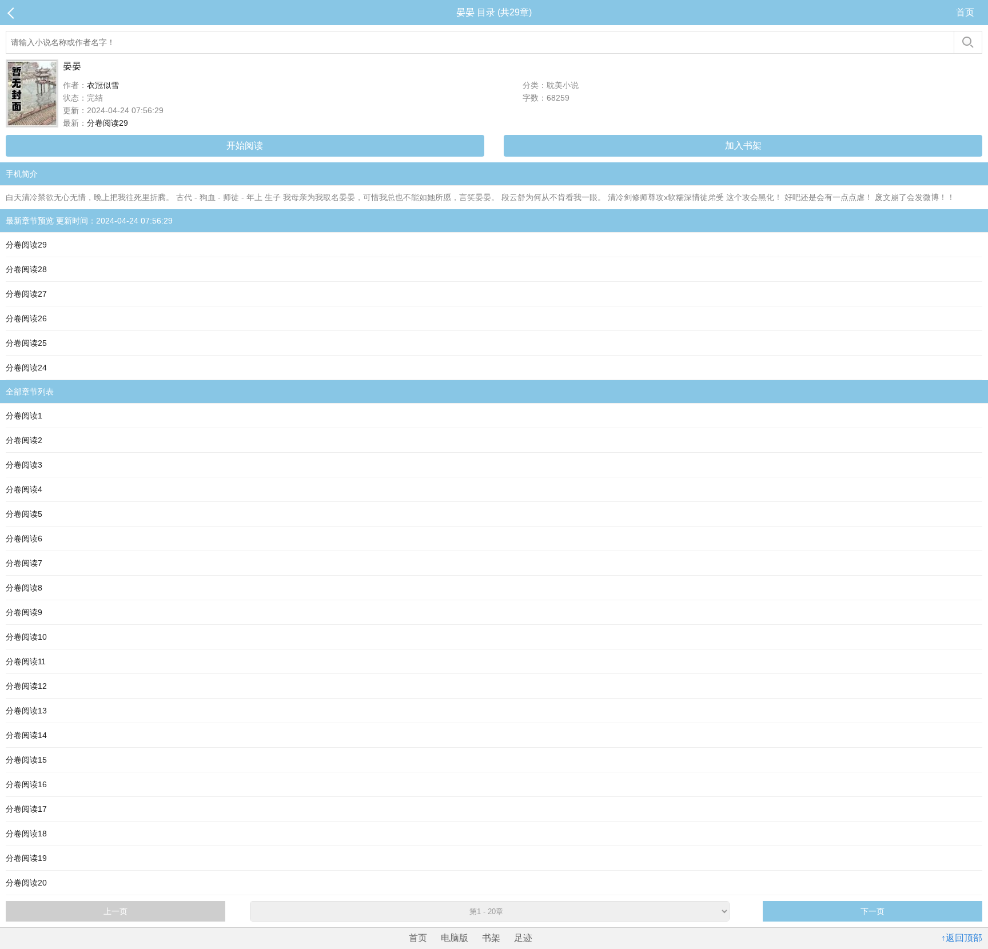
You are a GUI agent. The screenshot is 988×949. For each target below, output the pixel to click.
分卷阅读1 (24, 415)
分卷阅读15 (26, 759)
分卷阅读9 (24, 612)
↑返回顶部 (961, 938)
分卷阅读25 (26, 343)
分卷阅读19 (26, 858)
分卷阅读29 (107, 122)
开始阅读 (244, 145)
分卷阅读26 (26, 318)
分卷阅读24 (26, 367)
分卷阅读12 (26, 686)
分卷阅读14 (26, 735)
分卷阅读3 (24, 464)
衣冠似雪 (103, 85)
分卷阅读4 (24, 489)
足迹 (523, 938)
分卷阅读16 (26, 784)
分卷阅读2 (24, 440)
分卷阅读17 (26, 809)
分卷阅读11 (26, 661)
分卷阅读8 (24, 587)
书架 (491, 938)
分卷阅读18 (26, 833)
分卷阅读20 (26, 882)
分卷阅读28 (26, 269)
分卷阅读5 (24, 514)
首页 (965, 12)
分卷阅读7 (24, 563)
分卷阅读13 (26, 710)
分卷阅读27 (26, 293)
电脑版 (454, 938)
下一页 (872, 911)
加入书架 (743, 145)
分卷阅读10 (26, 636)
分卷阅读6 (24, 538)
